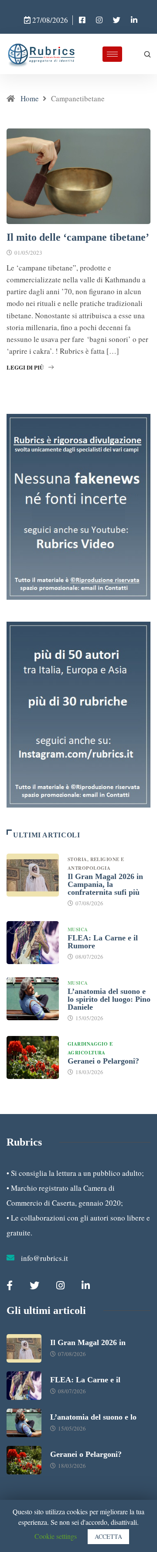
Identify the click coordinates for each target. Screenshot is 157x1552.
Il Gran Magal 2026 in (88, 1342)
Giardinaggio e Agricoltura (90, 1048)
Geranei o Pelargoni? (103, 1061)
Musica (78, 929)
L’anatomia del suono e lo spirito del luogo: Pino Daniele (109, 999)
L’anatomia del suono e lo (93, 1417)
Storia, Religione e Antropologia (96, 864)
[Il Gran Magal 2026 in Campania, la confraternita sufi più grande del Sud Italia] (33, 875)
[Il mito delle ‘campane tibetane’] (82, 20)
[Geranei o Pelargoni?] (33, 1057)
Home (29, 98)
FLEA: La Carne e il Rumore (103, 941)
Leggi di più (25, 367)
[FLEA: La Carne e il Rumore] (33, 942)
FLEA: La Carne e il (85, 1379)
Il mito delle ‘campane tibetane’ (78, 237)
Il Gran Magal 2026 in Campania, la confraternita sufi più (105, 884)
